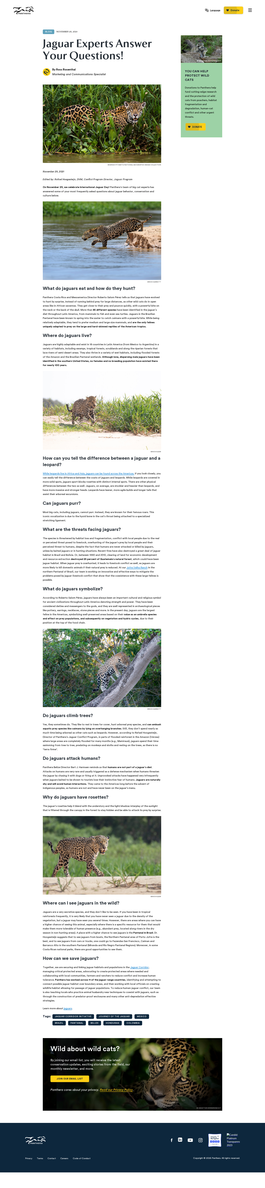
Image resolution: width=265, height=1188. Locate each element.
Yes (123, 617)
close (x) (132, 547)
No (142, 617)
